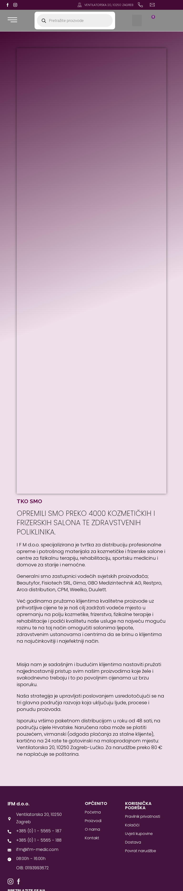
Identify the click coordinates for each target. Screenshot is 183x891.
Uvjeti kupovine (139, 833)
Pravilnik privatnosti (142, 816)
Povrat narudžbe (140, 851)
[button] (137, 20)
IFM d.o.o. (19, 803)
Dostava (133, 842)
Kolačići (132, 825)
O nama (92, 829)
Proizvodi (93, 821)
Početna (93, 812)
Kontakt (92, 838)
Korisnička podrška (138, 805)
